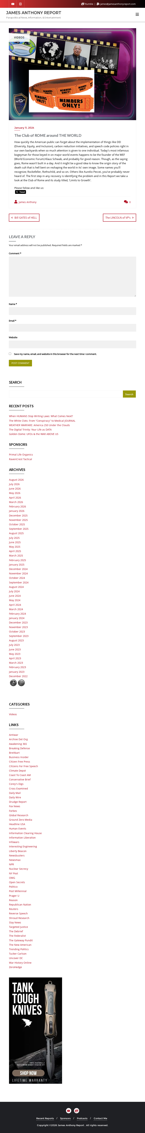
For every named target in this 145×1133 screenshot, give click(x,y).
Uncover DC (16, 958)
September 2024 (18, 582)
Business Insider (19, 757)
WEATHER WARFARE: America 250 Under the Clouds (39, 425)
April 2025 (15, 551)
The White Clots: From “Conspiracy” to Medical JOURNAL (42, 420)
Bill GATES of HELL (25, 217)
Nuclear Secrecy (18, 868)
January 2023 (16, 671)
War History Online (20, 962)
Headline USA (17, 824)
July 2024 (14, 591)
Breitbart (14, 752)
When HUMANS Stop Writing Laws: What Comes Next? (41, 416)
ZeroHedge (15, 967)
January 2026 (16, 511)
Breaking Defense (19, 748)
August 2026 (16, 479)
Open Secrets (17, 882)
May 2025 (14, 546)
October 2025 (17, 524)
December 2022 (18, 676)
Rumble (89, 3)
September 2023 (18, 636)
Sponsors (65, 1118)
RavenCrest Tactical (20, 459)
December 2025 (18, 515)
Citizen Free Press (19, 761)
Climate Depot (17, 770)
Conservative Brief (20, 779)
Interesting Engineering (23, 846)
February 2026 (17, 506)
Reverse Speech (18, 913)
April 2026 (15, 497)
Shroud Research (19, 918)
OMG (12, 877)
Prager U (14, 895)
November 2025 (18, 520)
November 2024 (18, 573)
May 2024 (14, 600)
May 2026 (14, 493)
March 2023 (16, 662)
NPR (11, 864)
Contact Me (100, 1118)
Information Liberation (22, 837)
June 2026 (15, 488)
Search (15, 383)
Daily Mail (15, 793)
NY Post (13, 873)
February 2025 (17, 560)
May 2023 (14, 654)
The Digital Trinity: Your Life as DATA (30, 429)
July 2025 (14, 537)
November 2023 (18, 627)
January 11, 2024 (24, 127)
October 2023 (17, 631)
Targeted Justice (18, 927)
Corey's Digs (16, 784)
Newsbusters (17, 855)
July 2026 (14, 484)
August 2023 (16, 640)
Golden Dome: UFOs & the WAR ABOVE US (33, 434)
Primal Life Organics (21, 454)
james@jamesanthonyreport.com (118, 3)
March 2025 (16, 555)
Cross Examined (18, 788)
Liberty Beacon (18, 851)
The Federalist (17, 935)
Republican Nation (20, 904)
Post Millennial (18, 891)
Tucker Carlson (18, 953)
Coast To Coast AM (20, 775)
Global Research (18, 815)
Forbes (13, 811)
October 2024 (17, 578)
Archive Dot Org (18, 739)
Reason (13, 900)
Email (12, 320)
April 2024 (15, 604)
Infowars (14, 842)
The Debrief (16, 931)
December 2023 (18, 622)
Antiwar (13, 734)
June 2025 (15, 542)
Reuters (13, 909)
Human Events (17, 828)
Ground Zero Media (20, 819)
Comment (15, 253)
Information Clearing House (25, 833)
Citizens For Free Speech (23, 766)
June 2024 (15, 595)
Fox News (14, 806)
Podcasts (82, 1118)
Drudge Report (18, 801)
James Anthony (27, 202)
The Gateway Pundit (21, 940)
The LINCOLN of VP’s (117, 217)
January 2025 (16, 564)
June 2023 (15, 649)
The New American (20, 944)
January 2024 (16, 618)
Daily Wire (15, 797)
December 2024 (18, 569)
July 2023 (14, 644)
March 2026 (16, 502)
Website (13, 337)
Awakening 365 (18, 744)
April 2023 (15, 658)
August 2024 (16, 587)
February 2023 (17, 667)
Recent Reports (45, 1118)
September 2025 (18, 528)
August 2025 (16, 533)
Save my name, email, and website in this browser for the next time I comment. (55, 354)
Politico (13, 886)
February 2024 (17, 613)
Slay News (15, 922)
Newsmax (15, 860)
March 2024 (16, 609)
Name (13, 304)
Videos (13, 714)
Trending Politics (19, 949)
